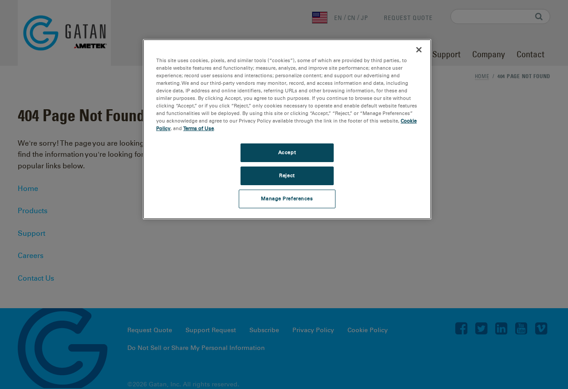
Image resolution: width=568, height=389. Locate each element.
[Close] (419, 50)
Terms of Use (198, 128)
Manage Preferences (287, 198)
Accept (287, 152)
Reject (287, 175)
